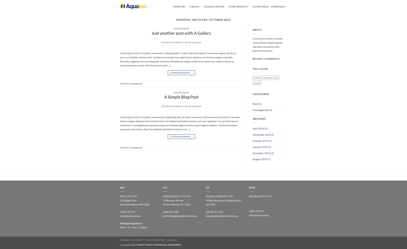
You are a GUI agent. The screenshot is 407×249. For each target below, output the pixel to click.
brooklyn (258, 77)
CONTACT (172, 240)
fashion (267, 77)
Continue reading (181, 72)
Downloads (278, 6)
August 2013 (260, 159)
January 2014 (260, 146)
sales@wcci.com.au (259, 215)
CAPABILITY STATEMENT (132, 240)
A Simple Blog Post (181, 97)
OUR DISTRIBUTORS (155, 240)
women (257, 83)
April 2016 (258, 128)
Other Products (238, 6)
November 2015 (261, 134)
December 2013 (261, 153)
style (276, 77)
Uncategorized (181, 29)
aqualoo (196, 42)
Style (255, 103)
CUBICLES (194, 6)
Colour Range (260, 6)
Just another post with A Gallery (181, 33)
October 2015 (260, 140)
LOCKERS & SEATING (214, 6)
